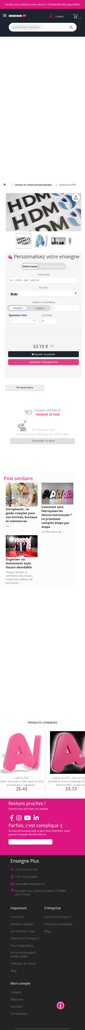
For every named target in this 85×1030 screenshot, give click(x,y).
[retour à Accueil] (7, 184)
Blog (13, 970)
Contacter (17, 917)
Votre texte (30, 266)
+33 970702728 (26, 870)
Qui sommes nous (22, 931)
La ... (8, 526)
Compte (15, 992)
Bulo (14, 294)
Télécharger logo (53, 266)
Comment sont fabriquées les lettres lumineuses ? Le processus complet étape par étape (57, 517)
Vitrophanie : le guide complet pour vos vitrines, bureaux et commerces (21, 515)
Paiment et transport (24, 938)
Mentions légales (22, 924)
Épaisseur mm (18, 315)
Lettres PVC (21, 778)
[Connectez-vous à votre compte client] (51, 15)
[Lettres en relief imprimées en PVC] (24, 241)
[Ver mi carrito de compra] (78, 18)
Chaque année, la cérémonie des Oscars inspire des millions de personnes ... (19, 577)
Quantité (47, 315)
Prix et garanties (21, 945)
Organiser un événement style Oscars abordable (19, 563)
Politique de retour (23, 963)
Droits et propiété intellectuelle (22, 954)
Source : (43, 287)
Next (81, 756)
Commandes (18, 1014)
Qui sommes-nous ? (58, 917)
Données (16, 1006)
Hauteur (18, 308)
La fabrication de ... (53, 531)
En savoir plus (25, 387)
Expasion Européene (58, 924)
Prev (4, 756)
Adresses (17, 999)
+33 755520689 (26, 877)
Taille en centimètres (43, 302)
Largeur (39, 308)
